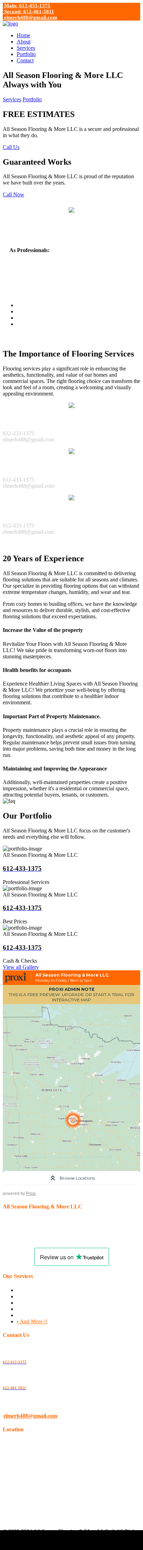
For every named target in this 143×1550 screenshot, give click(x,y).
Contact (25, 60)
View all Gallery (21, 967)
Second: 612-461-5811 (28, 11)
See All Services (21, 544)
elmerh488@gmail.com (30, 17)
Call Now (13, 194)
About (24, 42)
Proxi (31, 1193)
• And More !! (32, 1321)
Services (26, 48)
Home (23, 35)
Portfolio (26, 54)
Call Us (11, 147)
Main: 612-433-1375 (26, 5)
